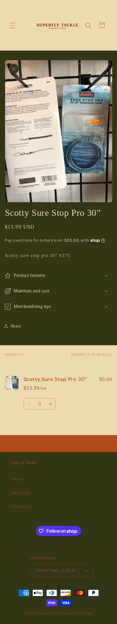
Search (17, 478)
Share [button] (16, 325)
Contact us (21, 506)
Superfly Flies (49, 613)
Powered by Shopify (77, 613)
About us (20, 492)
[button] (12, 25)
